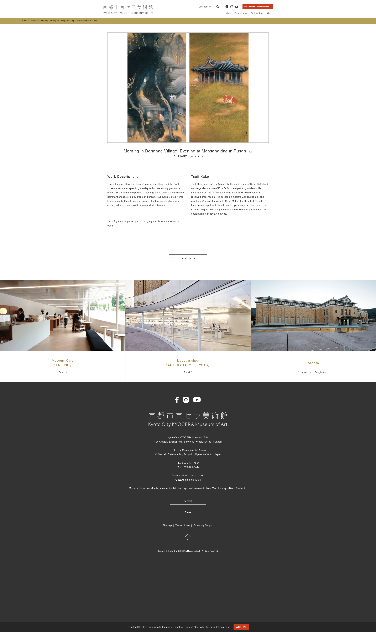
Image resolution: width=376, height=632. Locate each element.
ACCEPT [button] (241, 627)
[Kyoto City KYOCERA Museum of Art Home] (128, 9)
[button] (230, 627)
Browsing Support (203, 525)
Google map (321, 372)
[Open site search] (217, 6)
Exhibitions (240, 13)
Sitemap (167, 525)
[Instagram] (232, 6)
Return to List (188, 258)
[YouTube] (236, 6)
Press (188, 512)
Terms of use (182, 525)
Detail (61, 372)
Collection (257, 13)
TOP (188, 539)
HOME (24, 20)
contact (188, 501)
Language (204, 6)
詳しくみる (303, 372)
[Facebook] (227, 6)
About (269, 13)
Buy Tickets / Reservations (256, 6)
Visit (228, 13)
